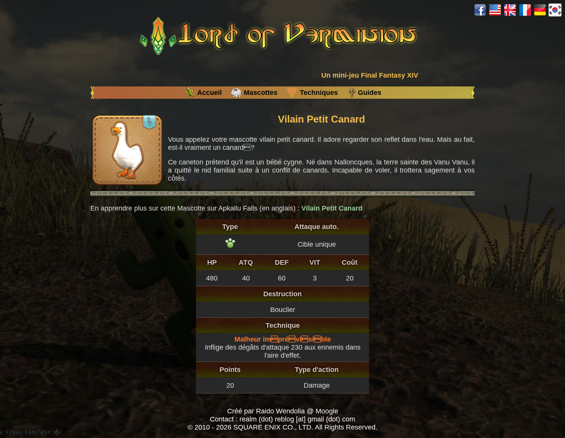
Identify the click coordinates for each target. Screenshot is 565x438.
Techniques (319, 92)
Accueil (209, 92)
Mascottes (261, 92)
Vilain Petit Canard (331, 208)
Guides (369, 92)
